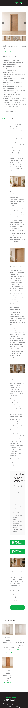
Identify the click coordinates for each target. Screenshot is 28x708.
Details (8, 629)
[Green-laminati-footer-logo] (18, 1)
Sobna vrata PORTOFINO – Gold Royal (8, 675)
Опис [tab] (3, 118)
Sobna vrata (13, 111)
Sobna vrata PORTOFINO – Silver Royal (21, 642)
